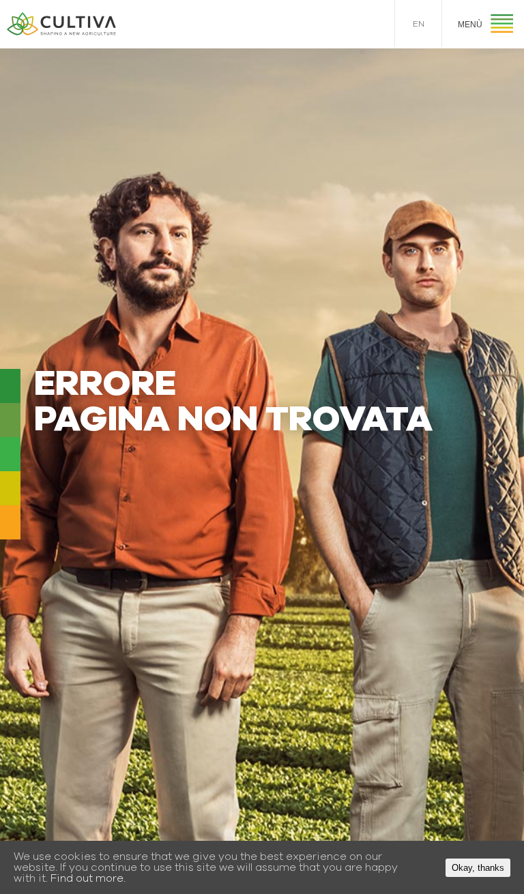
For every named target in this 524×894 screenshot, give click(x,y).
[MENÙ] (501, 25)
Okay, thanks (478, 868)
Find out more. (88, 878)
